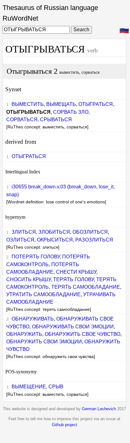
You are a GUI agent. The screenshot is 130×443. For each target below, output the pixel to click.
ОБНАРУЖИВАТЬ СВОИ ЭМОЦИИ (73, 326)
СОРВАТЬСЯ (22, 119)
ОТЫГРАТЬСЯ (95, 104)
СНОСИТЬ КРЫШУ (28, 279)
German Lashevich (99, 408)
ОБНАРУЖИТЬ (24, 334)
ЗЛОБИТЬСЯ (54, 232)
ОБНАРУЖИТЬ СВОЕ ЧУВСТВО (82, 334)
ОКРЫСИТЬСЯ (55, 239)
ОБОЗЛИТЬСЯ (90, 232)
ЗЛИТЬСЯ (24, 232)
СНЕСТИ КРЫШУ (76, 272)
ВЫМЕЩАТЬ (61, 104)
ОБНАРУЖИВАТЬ (33, 318)
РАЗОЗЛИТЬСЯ (94, 239)
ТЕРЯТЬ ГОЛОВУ (73, 279)
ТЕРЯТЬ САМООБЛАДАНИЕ (85, 287)
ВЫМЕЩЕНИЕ (29, 386)
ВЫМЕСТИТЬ (28, 104)
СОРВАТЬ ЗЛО (70, 112)
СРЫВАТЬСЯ (56, 119)
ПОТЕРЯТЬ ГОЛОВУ (36, 256)
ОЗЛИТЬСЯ (20, 239)
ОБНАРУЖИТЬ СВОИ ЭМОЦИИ (44, 341)
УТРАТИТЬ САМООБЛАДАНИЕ (43, 294)
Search (81, 29)
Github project (64, 424)
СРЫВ (55, 386)
